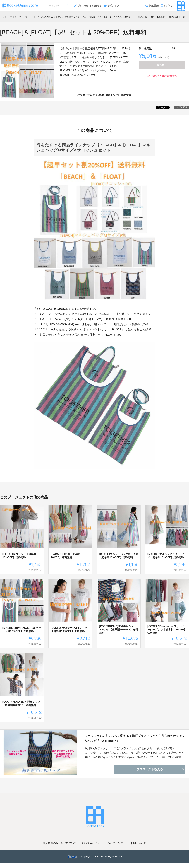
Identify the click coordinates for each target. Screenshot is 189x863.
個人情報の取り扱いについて (59, 843)
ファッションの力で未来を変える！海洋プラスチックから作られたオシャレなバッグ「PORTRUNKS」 (135, 738)
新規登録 (154, 5)
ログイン (168, 5)
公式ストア (113, 5)
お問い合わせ (138, 843)
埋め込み (183, 107)
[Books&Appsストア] (20, 3)
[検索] (69, 5)
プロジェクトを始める (90, 5)
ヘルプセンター (116, 843)
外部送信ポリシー (92, 843)
